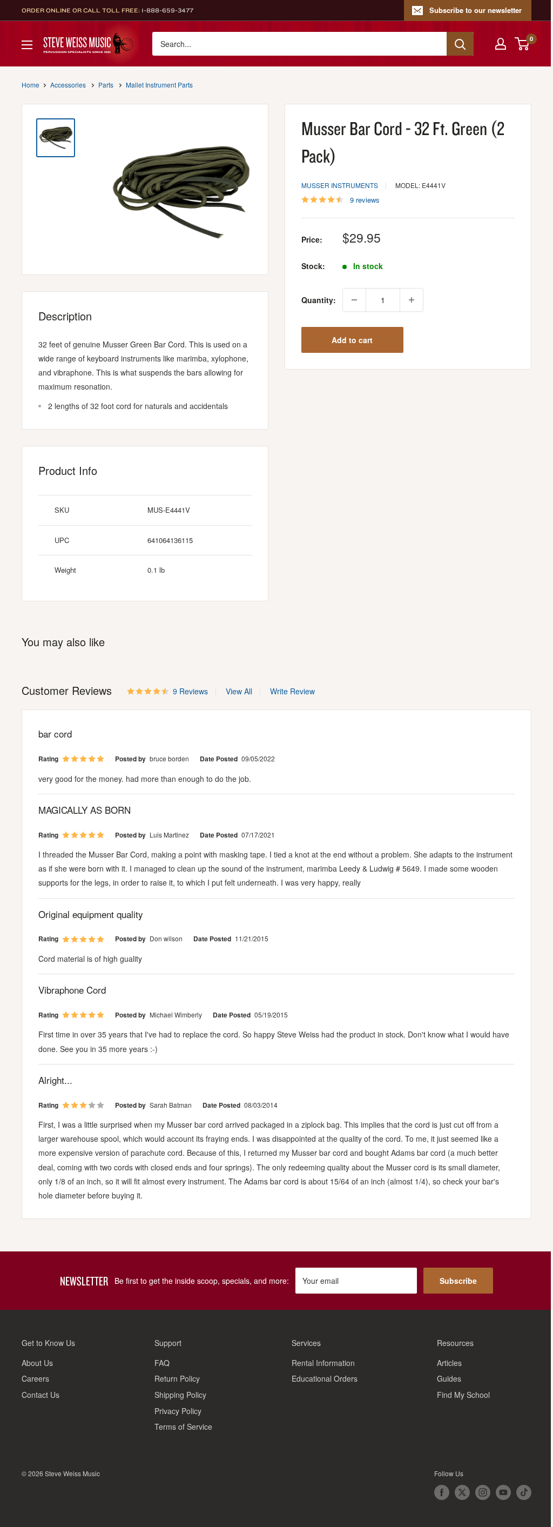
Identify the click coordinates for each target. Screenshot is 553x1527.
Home (30, 84)
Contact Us (40, 1394)
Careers (35, 1378)
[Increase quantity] (411, 300)
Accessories (68, 84)
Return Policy (177, 1378)
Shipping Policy (180, 1394)
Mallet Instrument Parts (159, 84)
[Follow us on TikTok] (523, 1492)
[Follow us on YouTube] (503, 1492)
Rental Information (323, 1362)
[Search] (460, 44)
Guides (449, 1378)
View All (238, 691)
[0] (522, 43)
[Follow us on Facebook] (441, 1492)
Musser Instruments (339, 185)
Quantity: (318, 299)
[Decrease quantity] (354, 300)
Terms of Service (183, 1426)
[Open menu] (27, 45)
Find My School (463, 1394)
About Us (37, 1362)
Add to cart (352, 339)
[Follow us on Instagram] (482, 1492)
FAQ (162, 1362)
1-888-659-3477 (167, 10)
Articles (449, 1362)
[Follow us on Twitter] (462, 1492)
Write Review (292, 691)
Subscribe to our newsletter (475, 10)
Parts (105, 84)
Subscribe (458, 1280)
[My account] (500, 44)
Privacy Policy (177, 1410)
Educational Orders (325, 1378)
